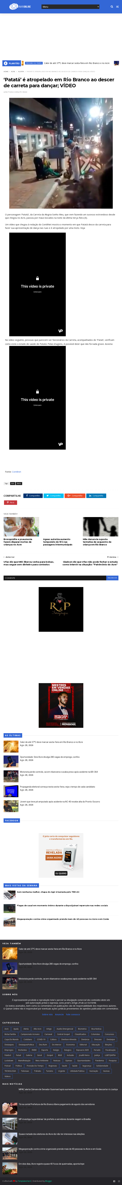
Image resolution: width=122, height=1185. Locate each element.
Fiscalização (110, 1050)
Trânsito (37, 1071)
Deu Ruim (43, 1044)
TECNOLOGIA (10, 1071)
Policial (8, 1066)
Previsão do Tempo (35, 1066)
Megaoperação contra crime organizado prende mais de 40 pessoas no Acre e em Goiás (63, 919)
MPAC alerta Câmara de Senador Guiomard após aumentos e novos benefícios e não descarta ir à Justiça (68, 1089)
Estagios (67, 1050)
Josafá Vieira (84, 1055)
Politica (19, 1066)
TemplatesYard (24, 1181)
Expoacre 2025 (82, 1050)
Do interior (56, 1044)
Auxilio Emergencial (65, 1029)
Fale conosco (73, 1014)
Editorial (83, 1044)
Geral (39, 1055)
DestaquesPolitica (26, 1044)
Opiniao (68, 1060)
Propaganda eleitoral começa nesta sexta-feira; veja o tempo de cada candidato (57, 787)
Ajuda (16, 1029)
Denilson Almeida (68, 1039)
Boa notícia (96, 1029)
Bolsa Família (10, 1034)
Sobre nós (47, 1014)
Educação (96, 1044)
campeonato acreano (30, 1034)
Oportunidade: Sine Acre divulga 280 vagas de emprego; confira (49, 757)
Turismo (49, 1071)
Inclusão (70, 1055)
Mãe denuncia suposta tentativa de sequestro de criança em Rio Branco (97, 542)
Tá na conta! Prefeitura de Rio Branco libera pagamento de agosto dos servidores (57, 1104)
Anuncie (59, 1014)
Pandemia (99, 1060)
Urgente (61, 1071)
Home (6, 72)
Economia (70, 1044)
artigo (49, 1029)
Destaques (9, 1044)
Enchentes (22, 1050)
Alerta (21, 72)
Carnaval (48, 1034)
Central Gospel (63, 1034)
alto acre (37, 1029)
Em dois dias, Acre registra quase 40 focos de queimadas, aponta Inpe (51, 1164)
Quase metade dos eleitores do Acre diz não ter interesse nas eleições (52, 1134)
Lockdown (9, 1060)
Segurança (86, 1066)
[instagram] (119, 1181)
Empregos (9, 1050)
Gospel (50, 1055)
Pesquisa (112, 1060)
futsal (18, 1055)
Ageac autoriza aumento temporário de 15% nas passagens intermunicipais (57, 542)
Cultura (53, 1039)
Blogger (48, 1181)
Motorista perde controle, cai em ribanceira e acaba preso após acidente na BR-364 (59, 772)
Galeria (29, 1055)
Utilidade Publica (77, 1071)
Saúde (74, 1066)
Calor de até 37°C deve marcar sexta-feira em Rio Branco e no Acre (61, 63)
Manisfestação (24, 1060)
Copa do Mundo (12, 1039)
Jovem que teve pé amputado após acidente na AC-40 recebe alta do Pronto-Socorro (60, 801)
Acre (108, 63)
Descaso (98, 1039)
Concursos (109, 1034)
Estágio (56, 1050)
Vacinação (93, 1071)
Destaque (111, 1039)
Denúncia (85, 1039)
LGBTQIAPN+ (110, 1055)
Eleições (108, 1044)
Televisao (25, 1071)
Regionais (53, 1066)
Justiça (97, 1055)
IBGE (60, 1055)
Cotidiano (28, 1039)
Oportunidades (83, 1060)
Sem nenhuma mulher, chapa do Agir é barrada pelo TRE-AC (48, 892)
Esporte (45, 1050)
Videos (7, 1076)
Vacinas (106, 1071)
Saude (64, 1066)
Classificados (80, 1034)
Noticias (56, 1060)
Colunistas (95, 1034)
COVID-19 (41, 1039)
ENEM (34, 1050)
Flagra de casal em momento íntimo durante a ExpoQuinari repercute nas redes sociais (62, 905)
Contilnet (16, 471)
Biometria (82, 1029)
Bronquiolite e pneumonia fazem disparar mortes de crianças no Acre (18, 542)
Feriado (97, 1050)
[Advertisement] (61, 36)
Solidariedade (102, 1066)
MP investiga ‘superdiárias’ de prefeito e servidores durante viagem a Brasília (55, 1119)
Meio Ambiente (42, 1060)
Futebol (8, 1055)
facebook (112, 578)
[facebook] (114, 1181)
